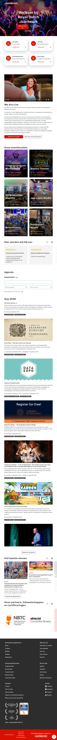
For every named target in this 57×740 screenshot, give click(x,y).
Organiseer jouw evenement (34, 26)
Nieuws (42, 675)
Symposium (8, 657)
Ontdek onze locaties (14, 136)
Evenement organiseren (13, 642)
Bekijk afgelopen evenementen (12, 291)
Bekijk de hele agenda (28, 552)
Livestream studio (10, 677)
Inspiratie (42, 669)
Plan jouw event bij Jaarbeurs (33, 136)
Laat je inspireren (28, 30)
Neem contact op (22, 26)
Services (42, 657)
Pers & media (9, 689)
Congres (7, 648)
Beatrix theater (9, 675)
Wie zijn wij (44, 642)
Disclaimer (21, 732)
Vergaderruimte (9, 666)
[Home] (11, 3)
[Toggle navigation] (51, 3)
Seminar (7, 654)
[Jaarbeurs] (41, 736)
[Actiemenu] (54, 737)
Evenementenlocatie (12, 663)
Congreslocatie (9, 672)
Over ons (42, 651)
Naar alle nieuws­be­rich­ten (12, 596)
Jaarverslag (43, 672)
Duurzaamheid (44, 648)
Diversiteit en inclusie (46, 645)
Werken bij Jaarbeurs (46, 677)
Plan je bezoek (9, 692)
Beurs (7, 645)
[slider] (21, 99)
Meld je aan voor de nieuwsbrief (14, 698)
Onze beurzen (44, 654)
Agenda (42, 666)
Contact (7, 686)
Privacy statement (21, 737)
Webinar (7, 651)
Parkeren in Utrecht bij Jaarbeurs (14, 695)
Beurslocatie (8, 669)
